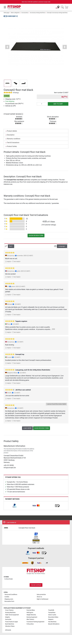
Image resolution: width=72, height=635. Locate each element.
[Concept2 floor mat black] (10, 528)
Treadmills (51, 610)
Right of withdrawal (42, 599)
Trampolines (51, 612)
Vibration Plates (9, 626)
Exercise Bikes (31, 610)
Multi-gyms (30, 612)
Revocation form (9, 601)
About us (39, 597)
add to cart (58, 104)
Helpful (9, 261)
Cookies (6, 597)
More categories (15, 12)
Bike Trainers (30, 619)
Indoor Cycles (52, 615)
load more (27, 428)
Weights (7, 617)
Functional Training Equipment (35, 622)
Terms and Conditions (10, 594)
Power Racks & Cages (11, 622)
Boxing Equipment (32, 617)
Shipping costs (8, 599)
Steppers (50, 619)
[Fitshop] (14, 7)
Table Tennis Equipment (12, 615)
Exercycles (8, 619)
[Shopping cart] (67, 7)
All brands (8, 630)
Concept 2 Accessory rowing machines (57, 12)
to (8, 579)
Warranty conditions (13, 139)
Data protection (41, 594)
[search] (62, 7)
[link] (14, 505)
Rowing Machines (10, 612)
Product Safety (12, 146)
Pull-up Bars (30, 624)
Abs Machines (52, 622)
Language (61, 246)
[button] (7, 83)
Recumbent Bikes (53, 617)
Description (10, 135)
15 (27, 218)
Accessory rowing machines (37, 12)
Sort (10, 246)
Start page (6, 12)
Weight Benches (31, 615)
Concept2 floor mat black (27, 528)
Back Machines (9, 624)
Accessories (24, 12)
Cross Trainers (9, 610)
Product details (12, 131)
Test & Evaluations (13, 142)
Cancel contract (36, 585)
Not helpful (17, 261)
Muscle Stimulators (53, 624)
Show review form (36, 235)
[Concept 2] (11, 16)
